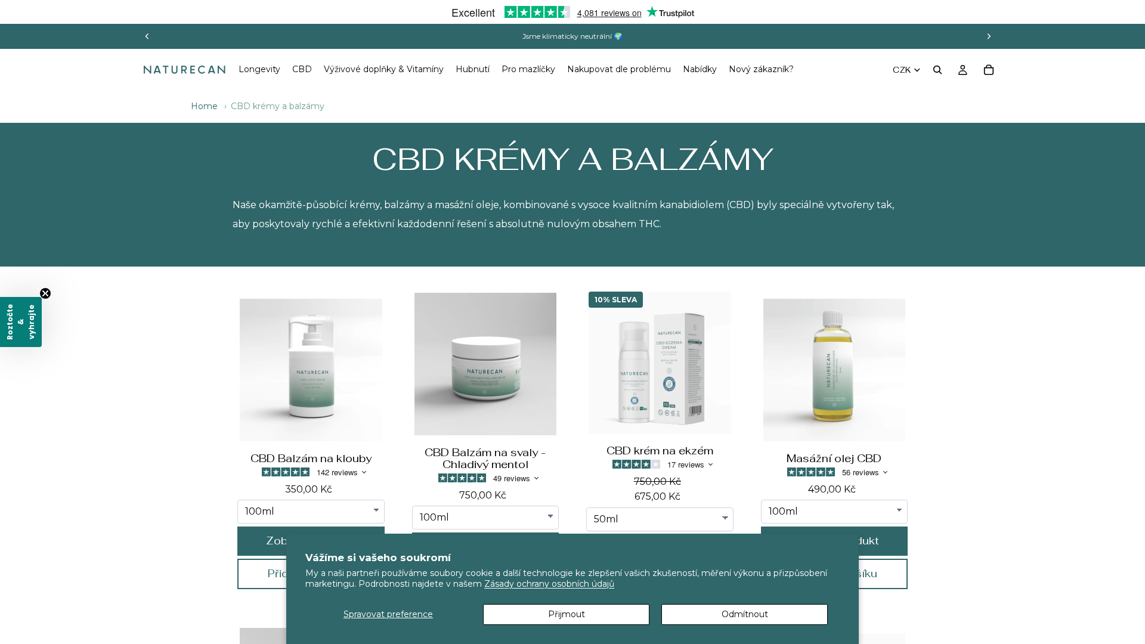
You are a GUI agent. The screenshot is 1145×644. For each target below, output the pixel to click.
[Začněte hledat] (937, 70)
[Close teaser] (45, 293)
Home (204, 106)
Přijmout (566, 614)
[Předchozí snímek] (147, 36)
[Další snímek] (989, 36)
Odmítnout (745, 614)
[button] (21, 322)
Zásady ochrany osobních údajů (549, 583)
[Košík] (989, 70)
